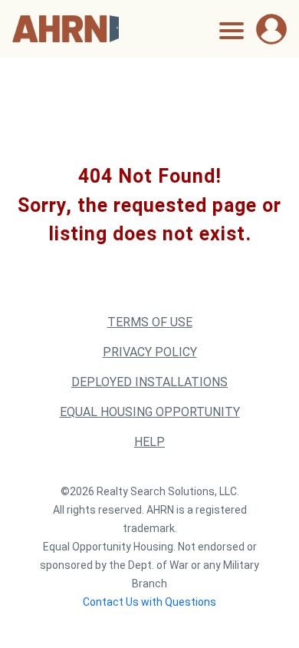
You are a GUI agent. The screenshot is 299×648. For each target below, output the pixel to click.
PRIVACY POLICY (150, 352)
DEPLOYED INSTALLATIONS (149, 382)
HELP (149, 442)
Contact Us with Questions (149, 602)
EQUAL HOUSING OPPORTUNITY (150, 412)
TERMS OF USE (149, 322)
